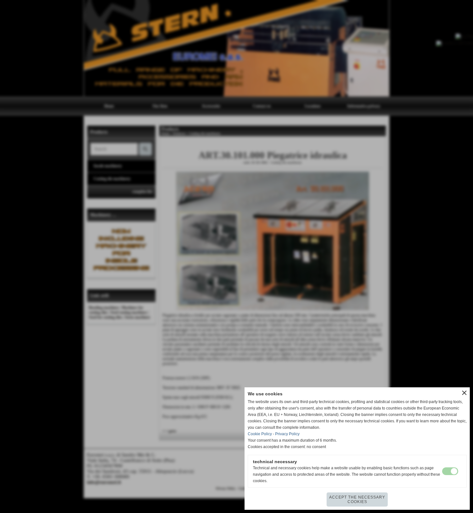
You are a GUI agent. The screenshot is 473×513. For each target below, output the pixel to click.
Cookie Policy (260, 434)
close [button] (464, 393)
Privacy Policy (287, 434)
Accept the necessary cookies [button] (357, 499)
